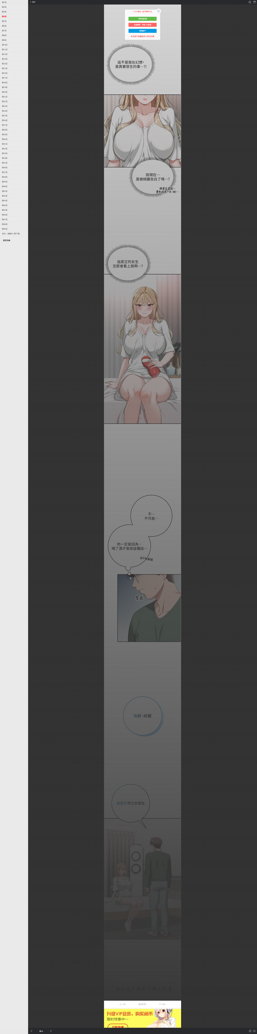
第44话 (4, 205)
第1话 (4, 2)
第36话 (4, 168)
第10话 (4, 45)
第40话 (4, 186)
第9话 (4, 40)
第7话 (4, 31)
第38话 (4, 177)
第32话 (4, 149)
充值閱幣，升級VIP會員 (142, 25)
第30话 (4, 139)
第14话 (4, 64)
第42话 (4, 196)
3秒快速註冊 (142, 19)
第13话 (4, 59)
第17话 (4, 78)
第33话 (4, 153)
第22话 (4, 101)
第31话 (4, 144)
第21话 (4, 97)
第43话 (4, 201)
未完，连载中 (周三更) (11, 234)
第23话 (4, 106)
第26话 (4, 120)
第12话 (4, 54)
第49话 (4, 229)
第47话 (4, 219)
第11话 (4, 50)
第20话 (4, 92)
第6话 (4, 26)
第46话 (4, 215)
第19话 (4, 87)
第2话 (4, 7)
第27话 (4, 125)
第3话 (4, 12)
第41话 (4, 191)
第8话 (4, 35)
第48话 (4, 224)
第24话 (4, 111)
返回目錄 (6, 240)
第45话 (4, 210)
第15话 (4, 68)
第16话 (4, 73)
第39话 (4, 182)
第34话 (4, 158)
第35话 (4, 163)
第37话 (4, 172)
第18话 (4, 83)
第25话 (4, 116)
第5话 (4, 21)
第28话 (4, 130)
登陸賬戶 (142, 31)
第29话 (4, 134)
